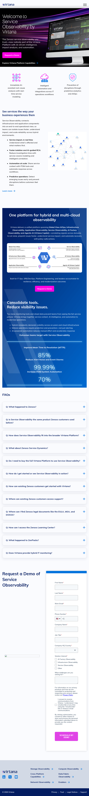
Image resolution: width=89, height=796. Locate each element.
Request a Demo (12, 55)
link (3, 777)
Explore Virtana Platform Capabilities (18, 63)
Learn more (7, 191)
